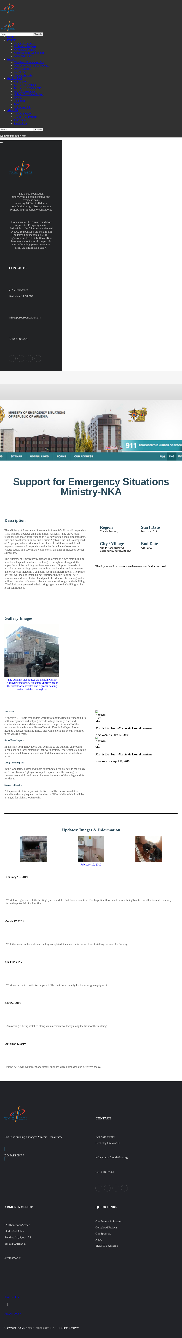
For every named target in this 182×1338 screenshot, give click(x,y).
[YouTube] (124, 1188)
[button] (91, 511)
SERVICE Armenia (106, 1245)
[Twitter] (12, 358)
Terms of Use (12, 1297)
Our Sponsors (103, 1233)
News (98, 1239)
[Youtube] (37, 358)
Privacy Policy (12, 1313)
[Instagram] (29, 358)
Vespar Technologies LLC (40, 1327)
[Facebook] (20, 358)
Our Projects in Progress (109, 1221)
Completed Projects (106, 1227)
